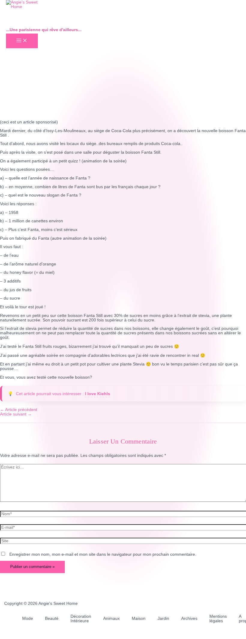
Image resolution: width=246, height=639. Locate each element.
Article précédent (18, 409)
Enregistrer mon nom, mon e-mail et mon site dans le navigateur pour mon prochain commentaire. (102, 554)
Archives (189, 618)
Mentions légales (218, 618)
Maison (139, 618)
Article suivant (16, 414)
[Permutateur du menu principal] (22, 41)
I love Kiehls (97, 394)
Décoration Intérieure (80, 618)
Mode (27, 618)
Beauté (51, 618)
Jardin (163, 618)
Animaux (111, 618)
